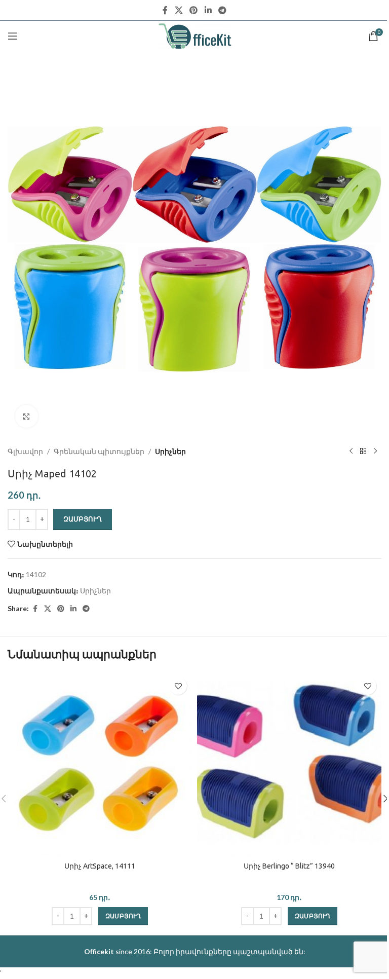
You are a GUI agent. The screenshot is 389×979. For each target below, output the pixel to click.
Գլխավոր (25, 451)
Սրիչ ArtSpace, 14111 (99, 866)
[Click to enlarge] (26, 416)
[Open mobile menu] (13, 36)
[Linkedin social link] (208, 10)
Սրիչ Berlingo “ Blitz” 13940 (289, 866)
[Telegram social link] (222, 10)
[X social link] (178, 10)
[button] (123, 916)
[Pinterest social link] (193, 10)
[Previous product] (351, 451)
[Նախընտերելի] (178, 686)
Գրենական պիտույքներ (99, 451)
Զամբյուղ (82, 519)
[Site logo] (194, 35)
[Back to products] (363, 451)
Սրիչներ (170, 451)
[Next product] (375, 451)
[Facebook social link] (165, 10)
